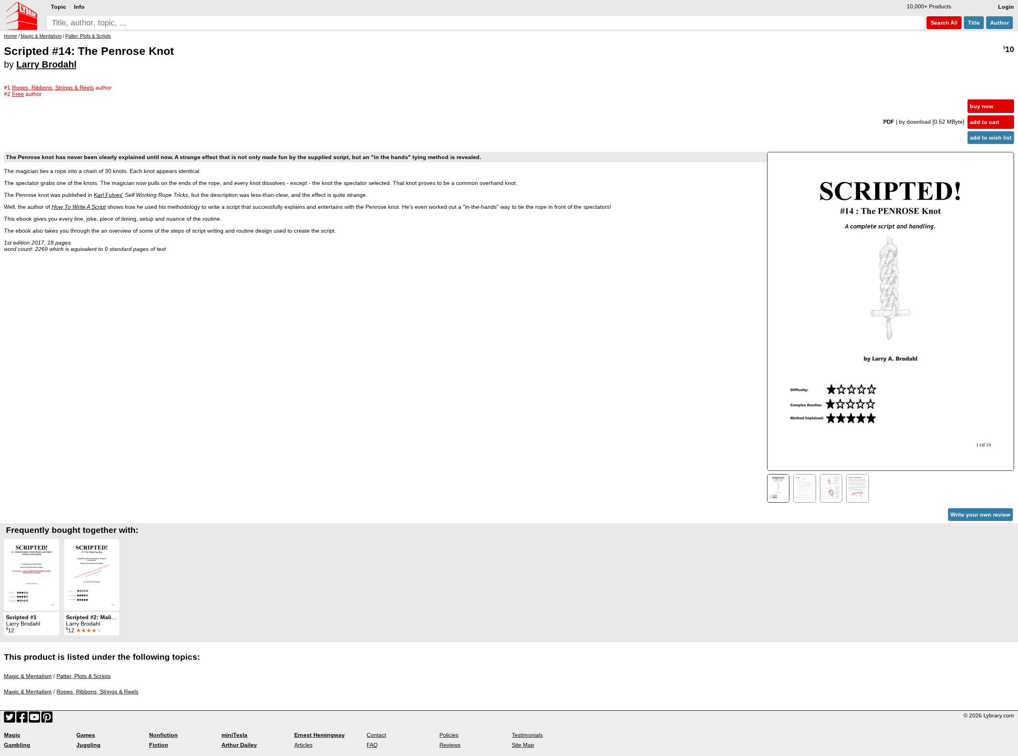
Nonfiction (163, 735)
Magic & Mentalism (28, 676)
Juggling (88, 745)
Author (999, 22)
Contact (376, 735)
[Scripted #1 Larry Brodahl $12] (31, 574)
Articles (303, 745)
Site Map (523, 745)
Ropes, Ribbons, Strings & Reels (97, 691)
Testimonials (527, 735)
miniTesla (234, 735)
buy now (981, 106)
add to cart (984, 122)
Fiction (158, 745)
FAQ (372, 745)
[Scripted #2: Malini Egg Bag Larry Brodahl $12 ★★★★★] (91, 574)
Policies (448, 735)
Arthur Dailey (239, 745)
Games (85, 735)
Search (943, 22)
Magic (12, 735)
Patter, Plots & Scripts (83, 676)
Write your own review (980, 514)
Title (973, 22)
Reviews (449, 745)
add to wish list (991, 137)
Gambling (17, 745)
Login (1006, 7)
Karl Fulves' (108, 195)
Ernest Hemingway (319, 735)
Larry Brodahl (46, 64)
